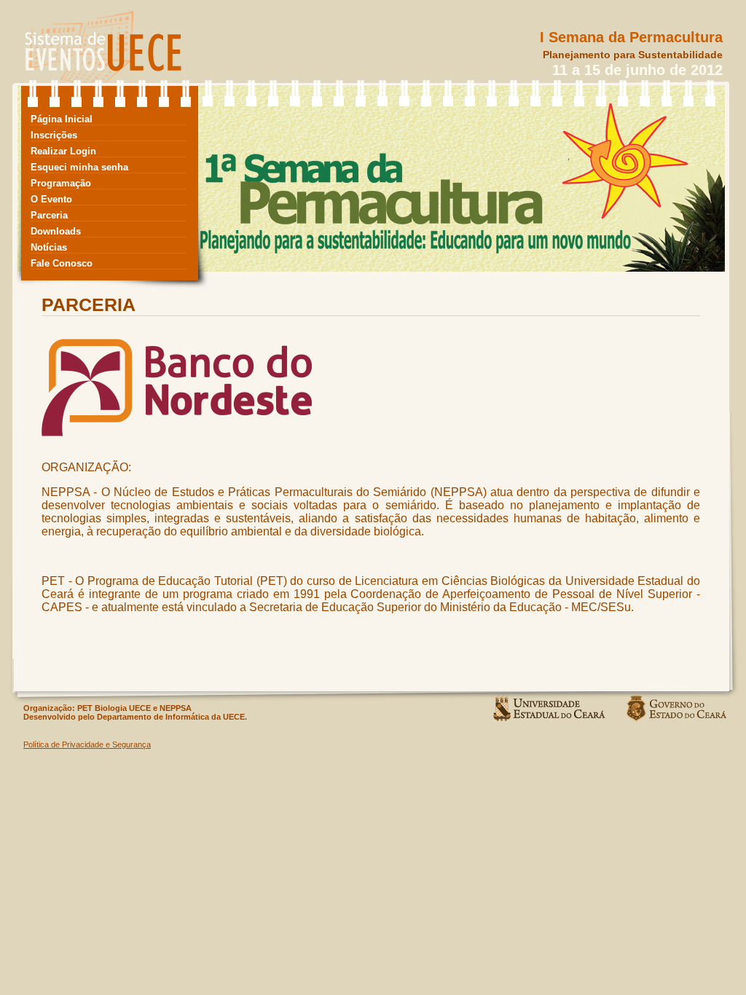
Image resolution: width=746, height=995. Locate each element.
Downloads (56, 231)
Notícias (49, 247)
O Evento (51, 199)
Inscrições (54, 135)
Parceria (49, 215)
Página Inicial (62, 119)
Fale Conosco (62, 263)
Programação (61, 183)
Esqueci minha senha (79, 167)
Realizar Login (63, 151)
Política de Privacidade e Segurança (87, 744)
